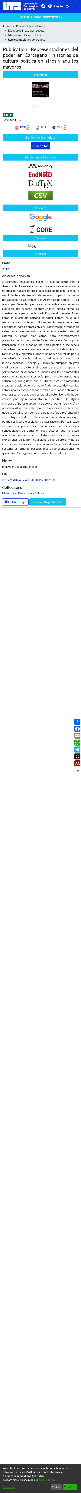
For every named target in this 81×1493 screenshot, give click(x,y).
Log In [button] (58, 6)
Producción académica (30, 26)
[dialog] (40, 1478)
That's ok (70, 1487)
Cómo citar (40, 146)
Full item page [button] (17, 502)
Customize (9, 1487)
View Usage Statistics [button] (49, 502)
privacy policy (46, 1479)
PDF (22, 127)
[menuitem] (50, 6)
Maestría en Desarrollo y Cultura (27, 35)
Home (7, 26)
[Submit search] (43, 6)
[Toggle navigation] (75, 6)
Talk (60, 127)
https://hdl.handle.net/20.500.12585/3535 (29, 480)
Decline (56, 1487)
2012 (5, 269)
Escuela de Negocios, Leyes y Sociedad (27, 30)
